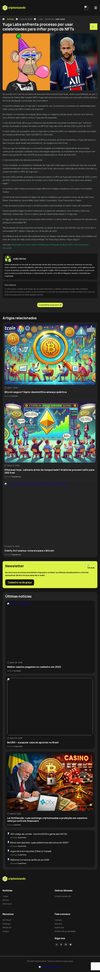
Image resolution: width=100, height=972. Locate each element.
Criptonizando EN (63, 896)
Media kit (7, 927)
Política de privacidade (65, 931)
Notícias (10, 19)
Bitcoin (6, 900)
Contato (58, 920)
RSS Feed (7, 920)
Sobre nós (59, 927)
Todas (5, 896)
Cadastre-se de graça (20, 582)
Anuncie (58, 923)
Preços (6, 931)
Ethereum (7, 903)
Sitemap (6, 923)
